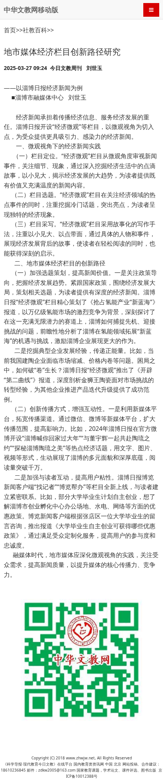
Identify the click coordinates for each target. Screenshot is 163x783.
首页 (10, 30)
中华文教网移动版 (31, 9)
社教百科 (35, 30)
